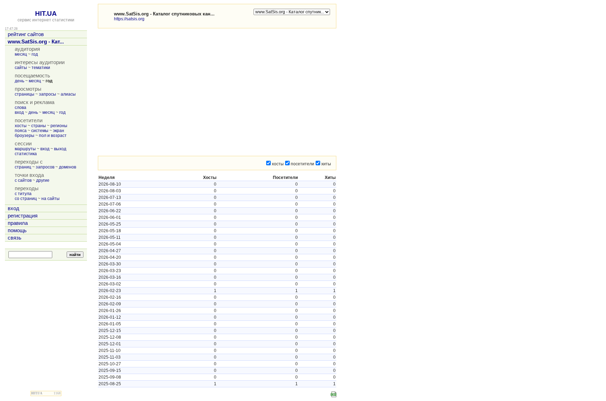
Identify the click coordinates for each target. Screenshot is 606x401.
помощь (17, 230)
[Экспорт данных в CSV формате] (333, 394)
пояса (21, 130)
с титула (23, 193)
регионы (58, 125)
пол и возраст (53, 135)
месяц (21, 54)
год (35, 54)
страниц (23, 167)
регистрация (23, 216)
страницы (24, 94)
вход (19, 112)
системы (39, 130)
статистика (26, 153)
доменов (67, 167)
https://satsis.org (129, 18)
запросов (45, 167)
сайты (21, 67)
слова (20, 107)
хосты (21, 125)
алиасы (68, 94)
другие (42, 180)
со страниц (26, 198)
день (19, 80)
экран (58, 130)
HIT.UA (46, 13)
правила (18, 223)
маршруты (25, 148)
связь (14, 238)
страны (38, 125)
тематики (41, 67)
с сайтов (23, 180)
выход (60, 148)
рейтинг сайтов (26, 34)
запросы (47, 94)
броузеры (24, 135)
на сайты (50, 198)
